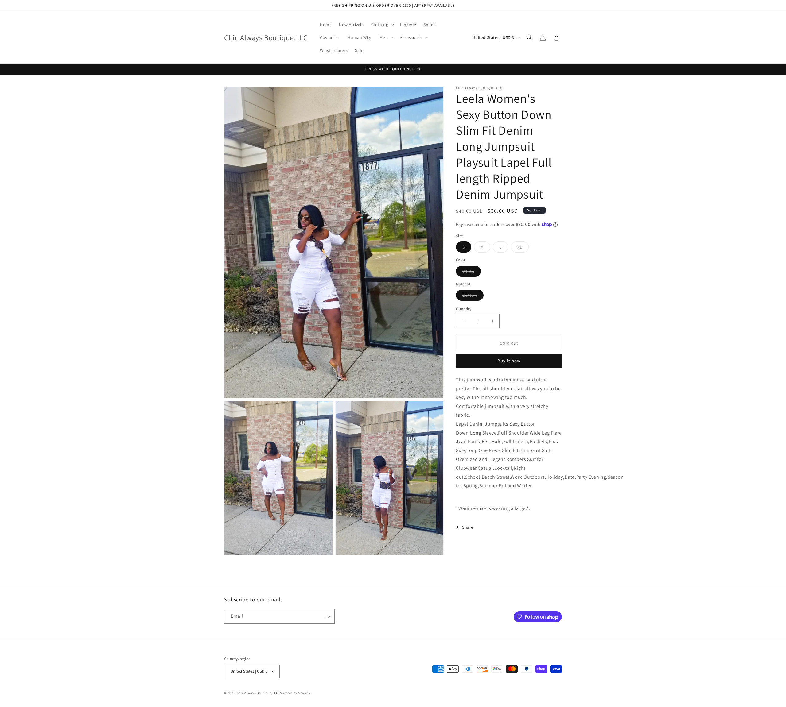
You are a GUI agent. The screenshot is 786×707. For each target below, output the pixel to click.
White (471, 272)
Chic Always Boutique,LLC (257, 693)
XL (523, 248)
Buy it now (509, 361)
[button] (382, 24)
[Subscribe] (327, 616)
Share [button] (467, 527)
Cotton (473, 296)
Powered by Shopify (294, 693)
